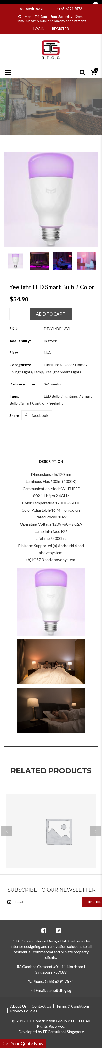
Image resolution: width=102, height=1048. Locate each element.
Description (51, 461)
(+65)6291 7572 (69, 8)
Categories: (20, 364)
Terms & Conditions (73, 1006)
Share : (15, 415)
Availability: (20, 340)
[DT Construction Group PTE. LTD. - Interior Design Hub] (51, 49)
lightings (70, 396)
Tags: (14, 396)
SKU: (13, 328)
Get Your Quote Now (22, 1043)
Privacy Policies (23, 1010)
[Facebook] (44, 931)
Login (38, 28)
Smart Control (33, 403)
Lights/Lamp (32, 371)
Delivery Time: (22, 384)
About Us (18, 1006)
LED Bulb (52, 396)
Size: (13, 352)
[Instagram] (58, 931)
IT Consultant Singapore (63, 1031)
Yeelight (56, 403)
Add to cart (50, 314)
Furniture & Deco (58, 364)
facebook (40, 415)
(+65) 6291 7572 (59, 981)
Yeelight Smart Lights (63, 371)
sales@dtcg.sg (31, 8)
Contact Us (41, 1006)
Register (60, 28)
